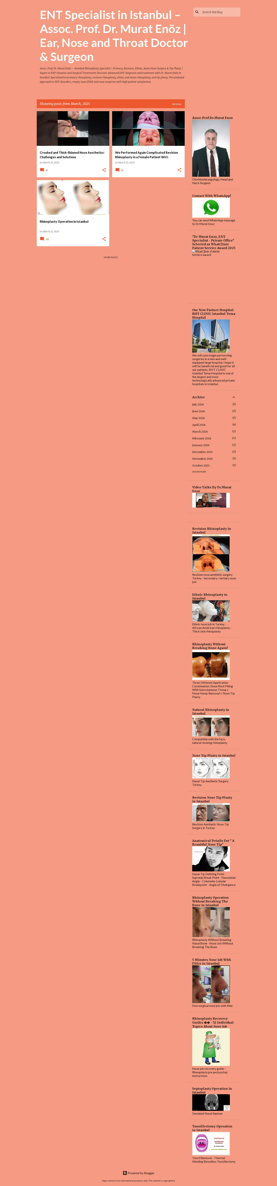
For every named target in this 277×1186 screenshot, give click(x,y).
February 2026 (201, 438)
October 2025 (201, 465)
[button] (104, 170)
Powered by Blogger (141, 1173)
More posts (111, 257)
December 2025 (202, 452)
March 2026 (200, 431)
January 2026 (201, 445)
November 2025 (202, 458)
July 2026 (198, 404)
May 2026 (198, 418)
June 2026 (198, 411)
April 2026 (199, 425)
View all (177, 104)
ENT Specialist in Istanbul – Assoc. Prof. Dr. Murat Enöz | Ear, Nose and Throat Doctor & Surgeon (114, 35)
